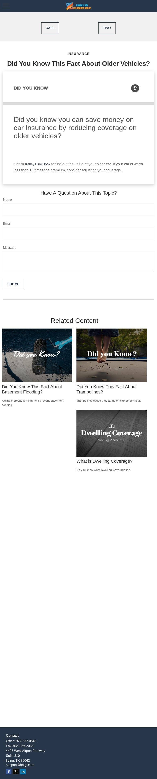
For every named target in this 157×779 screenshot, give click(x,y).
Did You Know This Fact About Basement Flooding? (32, 389)
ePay (107, 28)
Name (7, 199)
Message (9, 247)
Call (50, 28)
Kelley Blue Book (37, 164)
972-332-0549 (26, 741)
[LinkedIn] (23, 771)
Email (7, 223)
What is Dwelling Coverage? (104, 461)
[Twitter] (16, 771)
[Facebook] (8, 771)
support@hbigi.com (20, 765)
